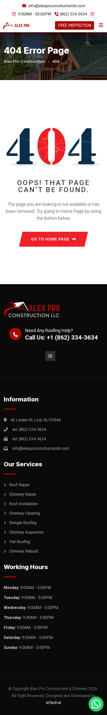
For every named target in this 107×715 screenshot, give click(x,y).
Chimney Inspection (26, 532)
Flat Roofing (19, 541)
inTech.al (53, 702)
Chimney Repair (22, 494)
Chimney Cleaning (24, 513)
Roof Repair (19, 484)
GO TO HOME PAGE (50, 239)
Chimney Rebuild (23, 551)
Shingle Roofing (23, 522)
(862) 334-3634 (73, 14)
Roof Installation (23, 503)
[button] (96, 704)
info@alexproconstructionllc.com (56, 5)
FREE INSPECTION (74, 25)
